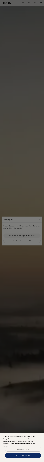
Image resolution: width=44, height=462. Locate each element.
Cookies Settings (23, 449)
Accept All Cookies (23, 455)
